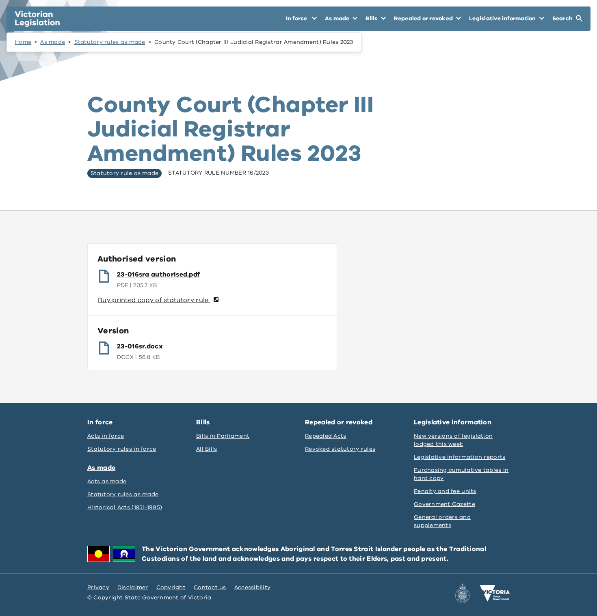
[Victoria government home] (495, 593)
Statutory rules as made (109, 42)
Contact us (210, 587)
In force (99, 422)
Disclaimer (132, 587)
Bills (203, 422)
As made (52, 42)
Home (23, 42)
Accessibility (252, 587)
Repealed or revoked (338, 422)
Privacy (98, 587)
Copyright (171, 587)
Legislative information (452, 422)
